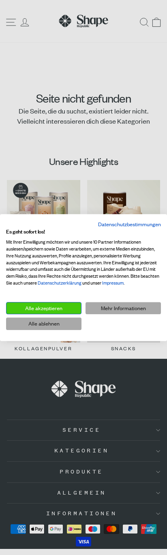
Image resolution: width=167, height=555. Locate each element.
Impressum (113, 283)
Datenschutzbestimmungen (129, 224)
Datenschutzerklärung (59, 283)
